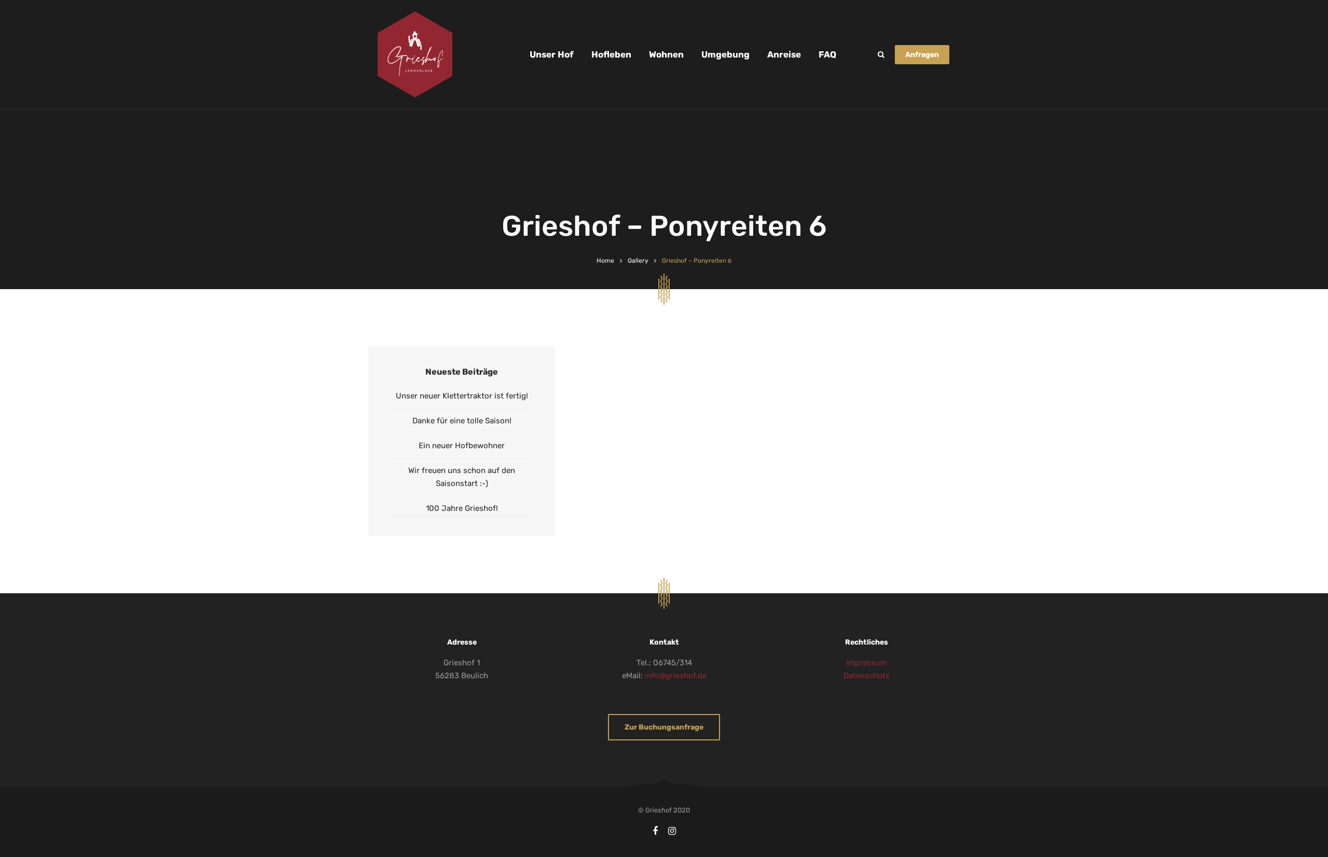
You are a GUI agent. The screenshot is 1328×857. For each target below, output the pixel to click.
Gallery (638, 260)
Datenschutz (866, 675)
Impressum (866, 662)
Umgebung (725, 54)
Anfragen (922, 54)
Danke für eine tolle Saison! (461, 420)
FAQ (827, 54)
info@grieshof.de (676, 675)
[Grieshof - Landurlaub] (415, 54)
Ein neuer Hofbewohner (462, 445)
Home (605, 260)
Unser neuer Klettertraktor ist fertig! (462, 396)
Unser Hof (552, 54)
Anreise (784, 54)
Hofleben (611, 54)
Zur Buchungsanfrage (664, 727)
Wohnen (666, 54)
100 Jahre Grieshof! (462, 508)
